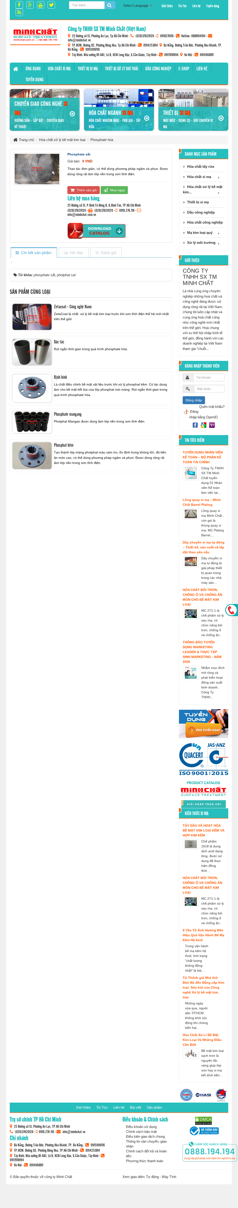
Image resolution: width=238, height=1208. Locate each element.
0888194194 (198, 35)
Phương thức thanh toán (144, 1161)
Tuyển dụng (212, 5)
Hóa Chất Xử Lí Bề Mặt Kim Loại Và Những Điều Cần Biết (202, 1040)
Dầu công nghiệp (158, 68)
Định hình (60, 377)
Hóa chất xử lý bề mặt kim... (202, 189)
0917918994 (171, 54)
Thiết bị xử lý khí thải (121, 68)
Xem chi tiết (89, 321)
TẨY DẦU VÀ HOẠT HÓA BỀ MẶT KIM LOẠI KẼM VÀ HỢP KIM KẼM (204, 830)
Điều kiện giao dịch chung (145, 1136)
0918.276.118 (126, 210)
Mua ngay (117, 190)
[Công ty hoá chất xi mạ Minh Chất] (35, 35)
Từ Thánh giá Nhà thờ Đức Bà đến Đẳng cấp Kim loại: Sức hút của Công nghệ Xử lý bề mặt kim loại (203, 987)
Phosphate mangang (68, 414)
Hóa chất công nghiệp (205, 222)
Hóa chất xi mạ (59, 68)
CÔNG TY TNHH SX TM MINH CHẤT (200, 277)
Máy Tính (169, 1177)
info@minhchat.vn (79, 39)
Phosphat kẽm (63, 445)
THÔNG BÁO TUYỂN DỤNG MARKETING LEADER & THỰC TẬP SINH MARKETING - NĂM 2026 (202, 652)
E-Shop (183, 68)
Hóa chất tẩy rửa (200, 166)
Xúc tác (59, 342)
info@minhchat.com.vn (81, 214)
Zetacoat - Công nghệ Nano (73, 306)
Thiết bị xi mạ (88, 68)
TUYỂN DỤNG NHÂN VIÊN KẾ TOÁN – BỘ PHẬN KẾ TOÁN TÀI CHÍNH (203, 457)
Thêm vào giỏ (86, 190)
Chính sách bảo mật (141, 1132)
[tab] (33, 253)
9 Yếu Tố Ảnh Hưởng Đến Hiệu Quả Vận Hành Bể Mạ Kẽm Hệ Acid (203, 935)
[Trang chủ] (16, 68)
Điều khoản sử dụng (141, 1127)
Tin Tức (182, 5)
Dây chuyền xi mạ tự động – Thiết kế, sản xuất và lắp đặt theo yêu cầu (204, 547)
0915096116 (93, 49)
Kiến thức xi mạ (196, 813)
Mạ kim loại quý (199, 233)
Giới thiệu (167, 5)
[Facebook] (196, 425)
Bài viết (135, 1107)
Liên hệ (196, 5)
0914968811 (207, 54)
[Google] (204, 425)
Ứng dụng (33, 68)
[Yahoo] (212, 425)
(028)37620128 (145, 35)
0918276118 (166, 35)
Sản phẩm (154, 1107)
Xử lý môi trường (201, 243)
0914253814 (150, 44)
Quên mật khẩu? (212, 407)
